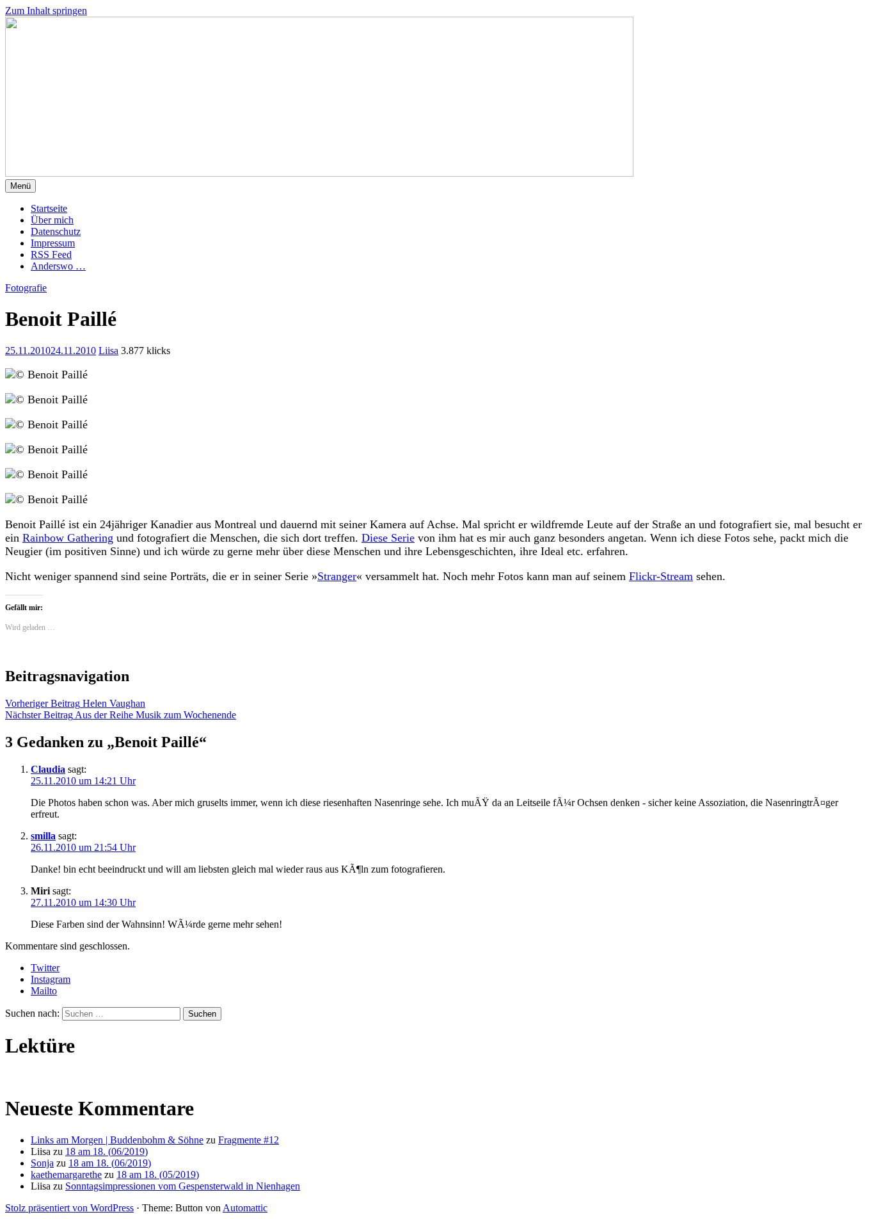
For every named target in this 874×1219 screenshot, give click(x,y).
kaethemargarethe (66, 1174)
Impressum (53, 243)
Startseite (49, 208)
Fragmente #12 (248, 1139)
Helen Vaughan (75, 703)
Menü (20, 186)
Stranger (336, 576)
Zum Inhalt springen (46, 10)
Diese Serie (388, 537)
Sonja (42, 1163)
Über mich (52, 219)
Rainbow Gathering (67, 537)
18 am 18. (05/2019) (157, 1174)
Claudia (48, 769)
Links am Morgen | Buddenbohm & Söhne (117, 1139)
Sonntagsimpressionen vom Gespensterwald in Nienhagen (182, 1186)
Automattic (245, 1207)
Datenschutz (56, 231)
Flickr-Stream (661, 576)
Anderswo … (58, 266)
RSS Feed (51, 254)
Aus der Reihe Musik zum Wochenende (120, 714)
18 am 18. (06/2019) (106, 1151)
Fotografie (26, 287)
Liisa (108, 350)
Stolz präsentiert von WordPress (69, 1207)
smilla (43, 835)
